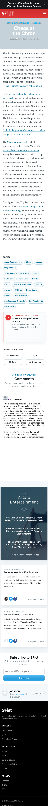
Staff (4, 756)
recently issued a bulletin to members (21, 150)
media (6, 284)
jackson (37, 23)
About (4, 751)
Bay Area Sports (36, 301)
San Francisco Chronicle (14, 301)
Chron (28, 262)
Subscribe (24, 678)
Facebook (6, 781)
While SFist (9, 307)
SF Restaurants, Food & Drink (16, 273)
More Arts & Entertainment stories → (24, 554)
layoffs (35, 279)
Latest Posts (7, 731)
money (7, 290)
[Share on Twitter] (10, 598)
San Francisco (21, 296)
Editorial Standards (9, 760)
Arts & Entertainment (18, 23)
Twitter (5, 785)
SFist (7, 710)
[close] (45, 5)
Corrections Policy (9, 764)
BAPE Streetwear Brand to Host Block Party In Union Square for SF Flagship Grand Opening (24, 531)
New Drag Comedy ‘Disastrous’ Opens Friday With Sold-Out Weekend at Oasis (24, 519)
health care (8, 279)
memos (39, 284)
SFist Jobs (6, 735)
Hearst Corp (23, 279)
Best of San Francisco (11, 739)
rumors (7, 296)
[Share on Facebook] (15, 598)
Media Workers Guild (17, 142)
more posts (20, 694)
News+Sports (31, 290)
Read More (39, 693)
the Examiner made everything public (24, 85)
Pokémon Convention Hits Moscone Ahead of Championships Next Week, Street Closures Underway (24, 544)
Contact (5, 768)
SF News (18, 290)
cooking (39, 262)
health (36, 273)
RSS (3, 789)
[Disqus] (24, 428)
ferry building (10, 268)
